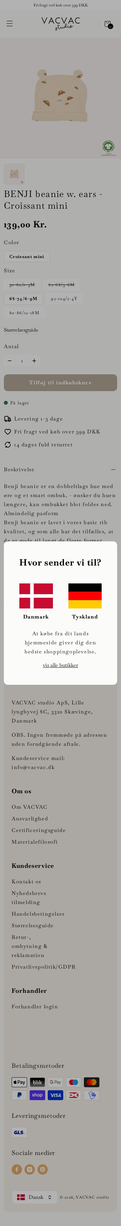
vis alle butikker (60, 665)
